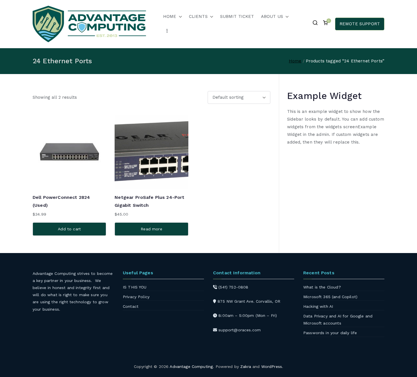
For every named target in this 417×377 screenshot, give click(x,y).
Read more (151, 229)
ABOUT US (272, 16)
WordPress (271, 366)
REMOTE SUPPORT (360, 23)
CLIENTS (198, 16)
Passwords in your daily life (330, 332)
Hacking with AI (318, 306)
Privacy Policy (136, 296)
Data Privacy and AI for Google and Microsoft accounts (337, 319)
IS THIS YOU (135, 287)
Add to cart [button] (69, 229)
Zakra (245, 366)
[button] (179, 16)
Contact (130, 306)
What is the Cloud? (322, 287)
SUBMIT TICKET (237, 16)
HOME (169, 16)
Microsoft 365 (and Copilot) (330, 296)
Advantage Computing (191, 366)
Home (295, 61)
